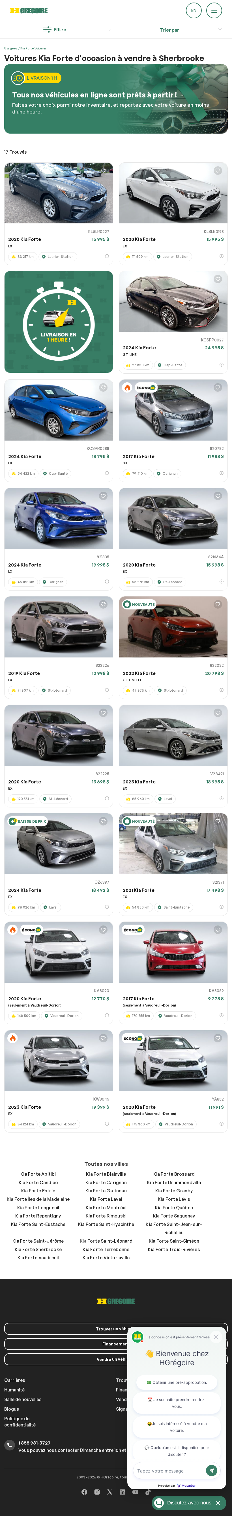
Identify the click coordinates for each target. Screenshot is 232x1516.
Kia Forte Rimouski (106, 1216)
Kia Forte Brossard (174, 1174)
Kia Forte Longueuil (38, 1207)
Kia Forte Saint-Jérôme (38, 1241)
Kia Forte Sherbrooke (38, 1249)
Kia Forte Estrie (38, 1190)
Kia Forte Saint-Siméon (174, 1241)
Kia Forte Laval (106, 1199)
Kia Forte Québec (174, 1207)
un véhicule (116, 1328)
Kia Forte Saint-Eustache (38, 1224)
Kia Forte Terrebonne (106, 1249)
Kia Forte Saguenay (174, 1216)
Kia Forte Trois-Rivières (174, 1249)
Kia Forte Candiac (38, 1182)
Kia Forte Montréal (106, 1207)
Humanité (14, 1390)
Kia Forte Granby (174, 1190)
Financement (116, 1343)
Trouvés (15, 152)
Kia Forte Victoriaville (106, 1257)
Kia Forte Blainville (106, 1174)
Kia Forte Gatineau (106, 1190)
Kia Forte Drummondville (174, 1182)
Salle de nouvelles (23, 1399)
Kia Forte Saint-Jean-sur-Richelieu (174, 1228)
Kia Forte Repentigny (38, 1216)
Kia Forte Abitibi (38, 1174)
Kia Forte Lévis (174, 1199)
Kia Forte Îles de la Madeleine (38, 1199)
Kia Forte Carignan (106, 1182)
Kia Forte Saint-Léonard (106, 1241)
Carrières (14, 1380)
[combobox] (169, 30)
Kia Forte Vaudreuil (38, 1257)
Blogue (11, 1409)
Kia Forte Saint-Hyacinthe (106, 1224)
